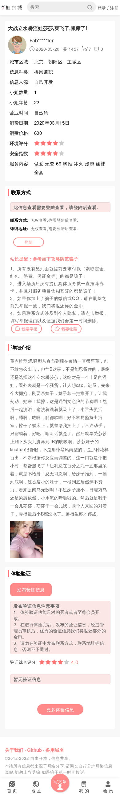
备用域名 (55, 750)
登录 (101, 8)
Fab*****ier (42, 40)
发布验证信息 (31, 589)
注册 (114, 8)
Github (34, 750)
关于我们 (14, 750)
